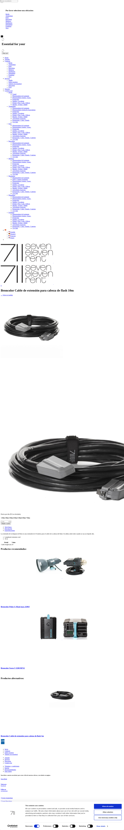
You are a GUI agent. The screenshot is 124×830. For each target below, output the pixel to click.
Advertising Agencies (19, 118)
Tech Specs (8, 527)
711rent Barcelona (6, 801)
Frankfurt (11, 75)
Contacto (7, 61)
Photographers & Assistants (20, 96)
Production (15, 99)
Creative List (8, 91)
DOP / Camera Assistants (20, 179)
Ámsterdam (12, 64)
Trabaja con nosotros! (15, 84)
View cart (5, 53)
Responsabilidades (10, 770)
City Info (15, 122)
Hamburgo (12, 71)
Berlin (10, 63)
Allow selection (108, 812)
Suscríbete (4, 779)
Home (6, 57)
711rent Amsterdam (7, 798)
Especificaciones (10, 530)
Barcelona (12, 68)
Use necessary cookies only (107, 817)
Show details (100, 826)
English (12, 232)
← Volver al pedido (7, 295)
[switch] (55, 826)
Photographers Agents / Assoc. (21, 98)
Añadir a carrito (6, 523)
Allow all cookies (108, 806)
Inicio (6, 749)
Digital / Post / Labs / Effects (21, 103)
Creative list (8, 763)
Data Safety (8, 771)
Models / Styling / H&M (19, 104)
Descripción (8, 529)
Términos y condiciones (12, 766)
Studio (10, 80)
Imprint (7, 768)
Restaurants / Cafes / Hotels (20, 120)
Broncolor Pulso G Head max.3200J (15, 607)
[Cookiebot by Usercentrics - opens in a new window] (12, 826)
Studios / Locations (18, 101)
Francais (13, 236)
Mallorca (11, 70)
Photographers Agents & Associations (23, 110)
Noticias (7, 89)
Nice (10, 77)
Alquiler (7, 59)
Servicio (7, 78)
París (10, 66)
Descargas (12, 85)
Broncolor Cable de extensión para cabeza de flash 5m (22, 736)
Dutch (12, 238)
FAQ (10, 87)
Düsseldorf (12, 73)
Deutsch (13, 234)
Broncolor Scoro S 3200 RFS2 (13, 668)
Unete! (14, 94)
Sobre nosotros (13, 82)
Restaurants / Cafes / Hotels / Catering (24, 138)
